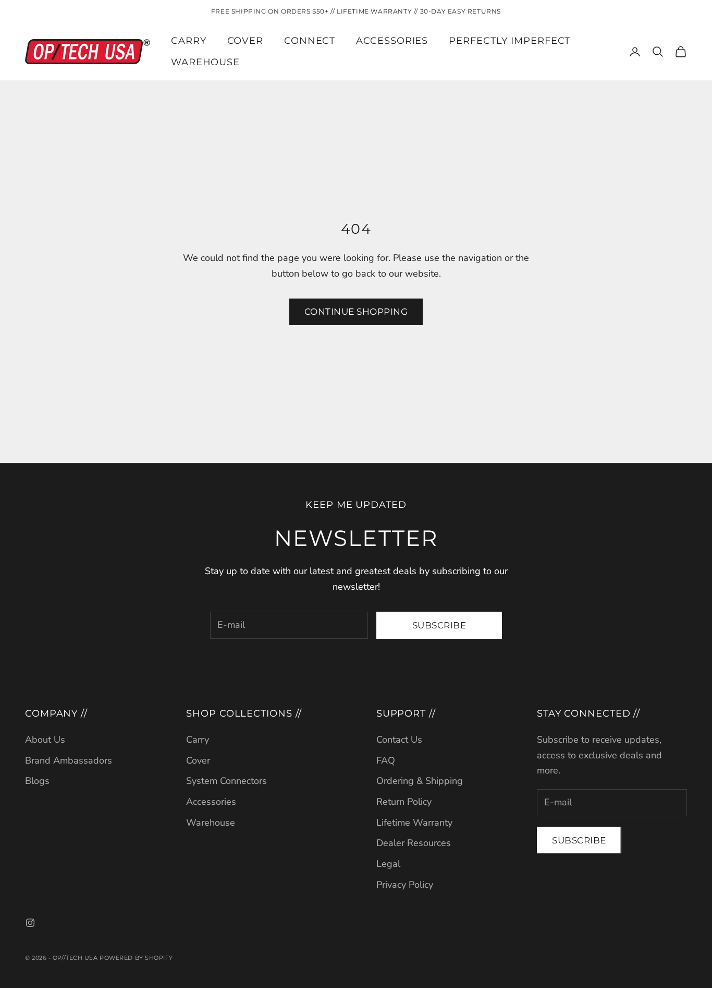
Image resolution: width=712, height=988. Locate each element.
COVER (245, 40)
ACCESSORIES (392, 40)
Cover (198, 760)
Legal (388, 864)
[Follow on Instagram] (30, 923)
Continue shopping (356, 311)
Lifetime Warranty (414, 822)
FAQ (385, 760)
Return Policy (404, 801)
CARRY (188, 40)
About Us (45, 739)
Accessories (211, 801)
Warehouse (205, 62)
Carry (197, 739)
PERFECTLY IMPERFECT (509, 40)
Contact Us (399, 739)
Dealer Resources (413, 843)
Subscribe (439, 625)
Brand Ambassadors (68, 760)
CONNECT (309, 40)
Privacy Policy (404, 884)
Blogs (37, 781)
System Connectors (226, 781)
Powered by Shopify (136, 957)
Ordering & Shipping (419, 781)
